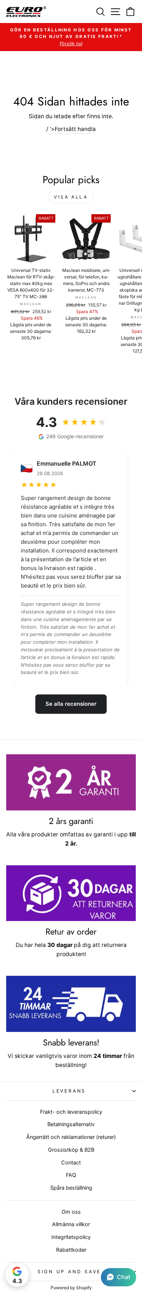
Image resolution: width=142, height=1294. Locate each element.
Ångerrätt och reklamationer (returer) (71, 1137)
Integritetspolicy (71, 1237)
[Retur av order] (71, 893)
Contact (71, 1162)
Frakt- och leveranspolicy (71, 1112)
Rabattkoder (71, 1250)
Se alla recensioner (71, 703)
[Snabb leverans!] (71, 1004)
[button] (118, 1277)
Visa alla (71, 197)
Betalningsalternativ (71, 1124)
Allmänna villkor (71, 1224)
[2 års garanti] (71, 782)
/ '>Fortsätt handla (71, 129)
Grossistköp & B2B (71, 1150)
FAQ (71, 1175)
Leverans (69, 1091)
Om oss (71, 1212)
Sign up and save (69, 1271)
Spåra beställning (71, 1188)
